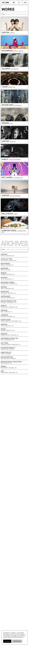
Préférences (17, 641)
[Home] (5, 3)
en (20, 2)
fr (18, 2)
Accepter (7, 641)
